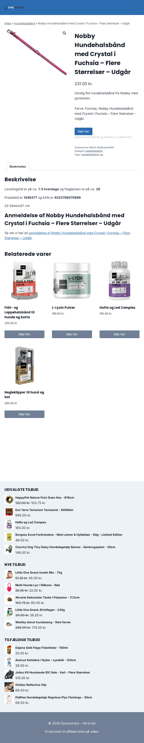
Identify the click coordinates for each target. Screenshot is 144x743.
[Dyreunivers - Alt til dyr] (14, 7)
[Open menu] (136, 7)
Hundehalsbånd (24, 23)
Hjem (7, 23)
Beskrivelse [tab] (18, 166)
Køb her (83, 131)
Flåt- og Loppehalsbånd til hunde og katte (19, 312)
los (101, 154)
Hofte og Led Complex (117, 307)
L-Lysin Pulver (63, 307)
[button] (64, 33)
